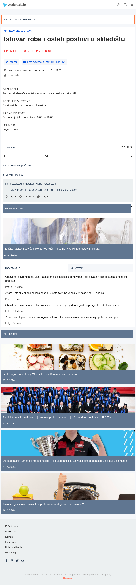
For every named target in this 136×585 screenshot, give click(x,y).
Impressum (11, 542)
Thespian (68, 578)
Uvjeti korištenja (13, 547)
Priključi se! (11, 531)
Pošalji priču (11, 526)
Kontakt (9, 536)
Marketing (10, 552)
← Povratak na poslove (17, 165)
